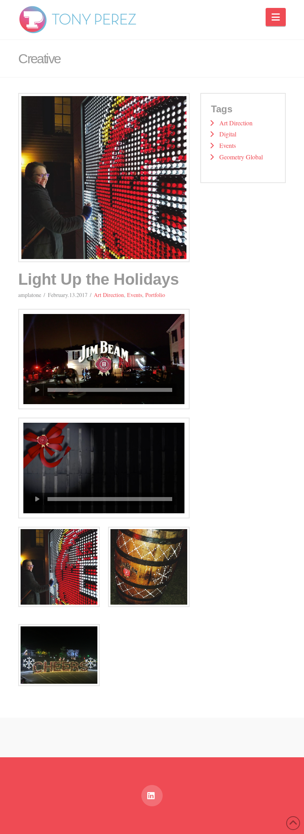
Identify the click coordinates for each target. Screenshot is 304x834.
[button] (276, 17)
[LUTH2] (58, 567)
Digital (227, 134)
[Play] (37, 390)
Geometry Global (241, 157)
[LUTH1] (148, 567)
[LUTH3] (58, 655)
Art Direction (109, 295)
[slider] (110, 390)
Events (134, 295)
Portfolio (155, 295)
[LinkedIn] (152, 795)
